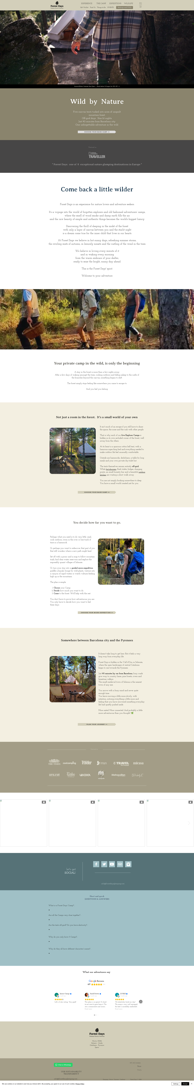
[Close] (191, 1083)
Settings (175, 1084)
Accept (185, 1084)
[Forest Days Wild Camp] (97, 79)
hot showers (111, 469)
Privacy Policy (79, 1084)
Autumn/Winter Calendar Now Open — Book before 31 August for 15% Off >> (97, 86)
